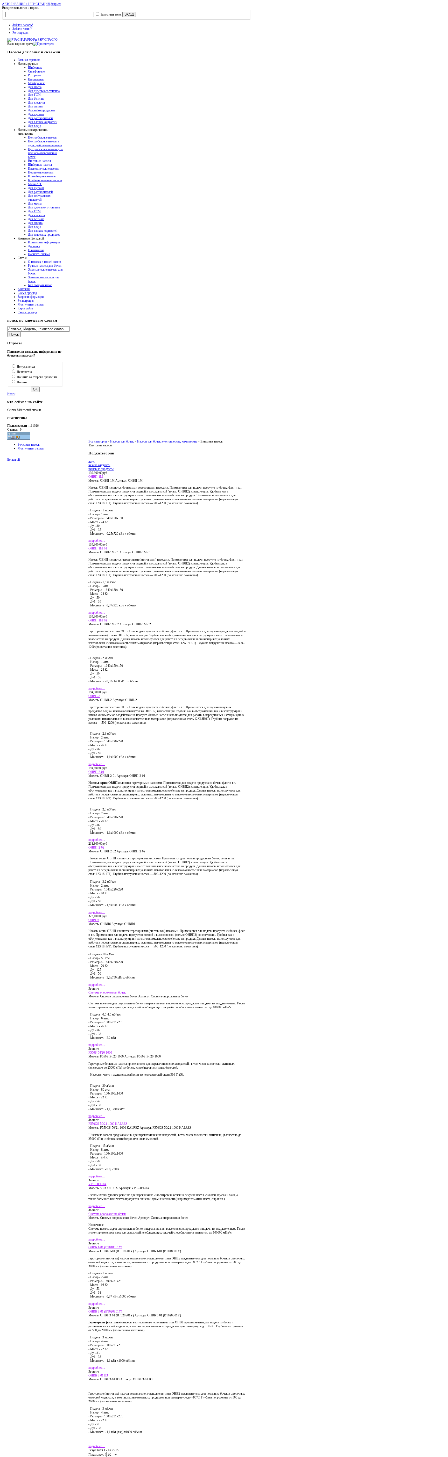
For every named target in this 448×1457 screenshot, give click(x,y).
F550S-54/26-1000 (100, 1052)
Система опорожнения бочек (107, 992)
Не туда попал (26, 366)
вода (91, 461)
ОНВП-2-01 (96, 772)
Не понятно (24, 372)
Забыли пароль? (22, 25)
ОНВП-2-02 (96, 847)
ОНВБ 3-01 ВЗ (98, 1375)
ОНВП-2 (94, 696)
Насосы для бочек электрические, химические (167, 441)
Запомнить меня (111, 14)
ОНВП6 (93, 920)
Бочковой (13, 459)
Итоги (11, 394)
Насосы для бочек (122, 441)
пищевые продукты (101, 469)
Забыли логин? (22, 29)
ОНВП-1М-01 (97, 548)
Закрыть (56, 4)
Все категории (97, 441)
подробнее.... (96, 540)
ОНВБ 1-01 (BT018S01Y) (105, 1247)
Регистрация (20, 32)
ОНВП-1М (95, 477)
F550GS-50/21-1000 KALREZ (107, 1124)
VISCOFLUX (97, 1184)
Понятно (22, 382)
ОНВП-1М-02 (97, 620)
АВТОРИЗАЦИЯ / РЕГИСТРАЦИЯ (26, 4)
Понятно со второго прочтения (37, 377)
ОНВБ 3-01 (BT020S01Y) (105, 1311)
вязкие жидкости (99, 465)
